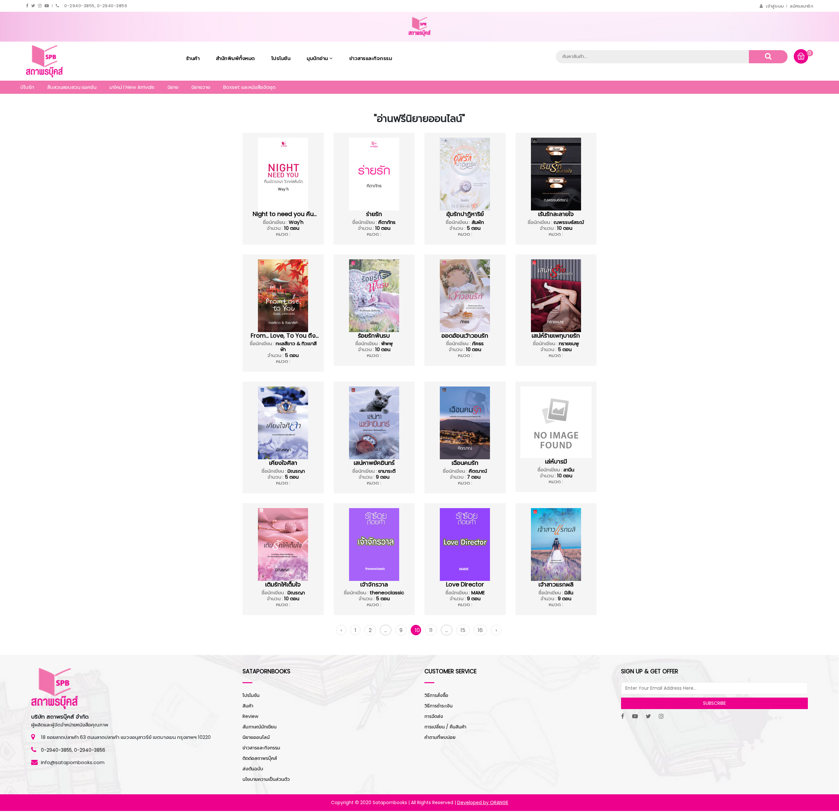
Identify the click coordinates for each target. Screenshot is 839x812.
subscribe (714, 703)
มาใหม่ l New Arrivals (131, 87)
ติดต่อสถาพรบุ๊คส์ (260, 758)
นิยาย (172, 87)
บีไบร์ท (27, 87)
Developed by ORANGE (482, 802)
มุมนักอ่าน (318, 58)
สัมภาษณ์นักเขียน (260, 726)
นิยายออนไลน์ (256, 737)
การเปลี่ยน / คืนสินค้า (445, 726)
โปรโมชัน (281, 58)
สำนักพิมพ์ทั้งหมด (235, 58)
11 (431, 630)
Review (250, 716)
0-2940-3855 (56, 750)
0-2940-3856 (89, 750)
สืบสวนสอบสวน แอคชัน (71, 87)
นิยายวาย (200, 87)
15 (462, 630)
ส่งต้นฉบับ (253, 768)
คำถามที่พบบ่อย (440, 737)
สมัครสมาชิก (801, 6)
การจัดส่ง (433, 716)
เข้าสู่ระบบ (775, 6)
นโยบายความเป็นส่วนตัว (266, 779)
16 (480, 630)
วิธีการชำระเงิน (438, 706)
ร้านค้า (193, 58)
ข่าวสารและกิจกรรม (370, 58)
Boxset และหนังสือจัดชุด (249, 87)
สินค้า (248, 706)
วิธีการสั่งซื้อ (436, 695)
